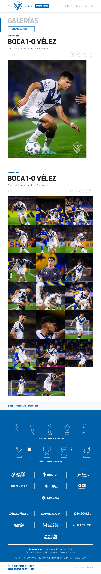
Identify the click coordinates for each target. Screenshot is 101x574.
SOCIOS (28, 6)
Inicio (10, 406)
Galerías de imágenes (27, 406)
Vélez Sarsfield (18, 6)
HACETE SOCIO (42, 6)
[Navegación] (9, 6)
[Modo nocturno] (90, 6)
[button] (72, 54)
